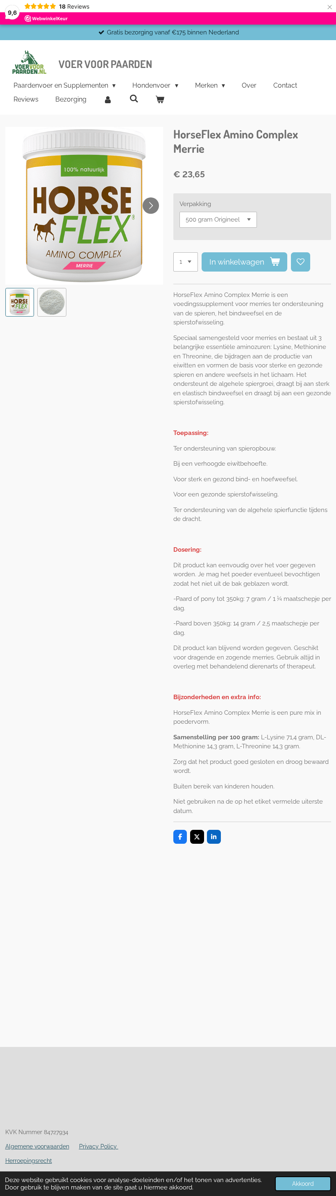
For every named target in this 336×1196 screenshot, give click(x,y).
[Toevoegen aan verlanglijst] (300, 262)
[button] (19, 302)
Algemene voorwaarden (37, 1146)
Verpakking (195, 204)
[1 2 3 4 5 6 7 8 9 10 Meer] (185, 262)
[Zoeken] (133, 98)
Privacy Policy (98, 1146)
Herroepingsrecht (28, 1160)
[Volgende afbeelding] (151, 205)
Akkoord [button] (303, 1183)
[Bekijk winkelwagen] (160, 99)
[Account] (108, 99)
